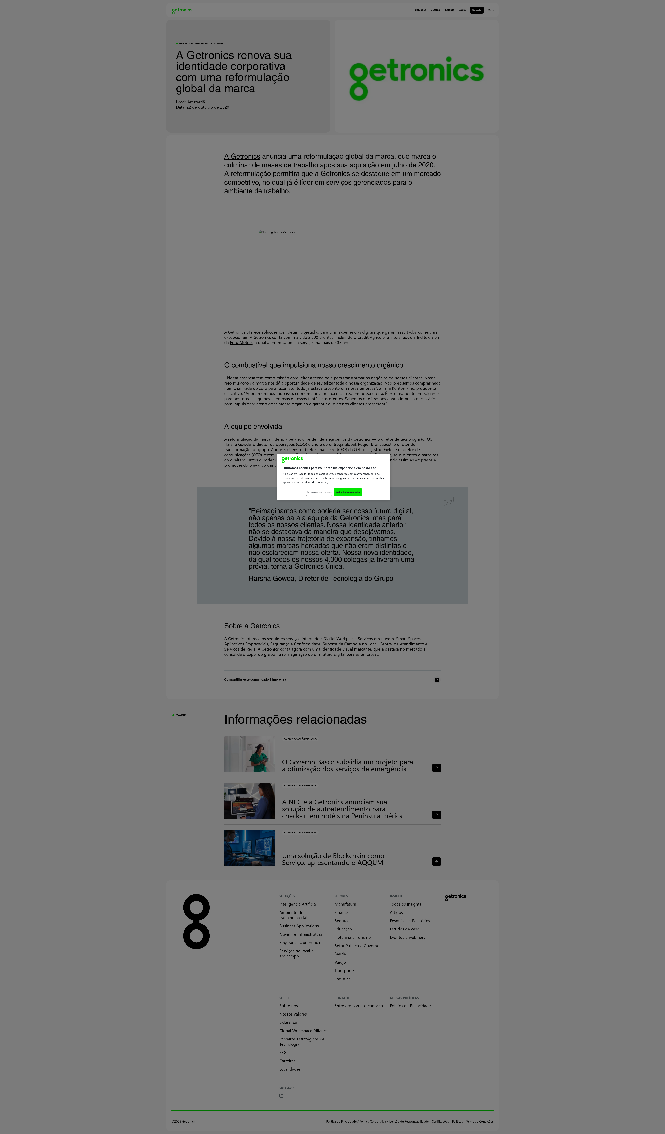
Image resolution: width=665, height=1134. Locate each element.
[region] (333, 477)
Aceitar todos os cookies (348, 492)
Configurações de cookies (319, 492)
